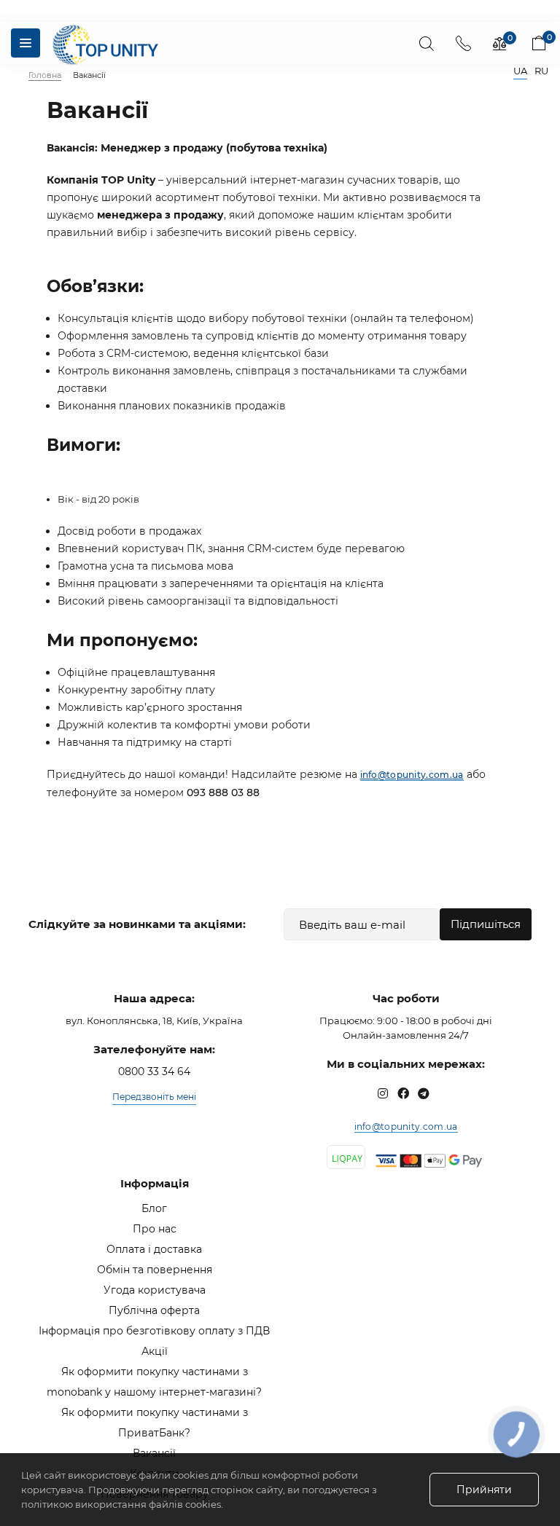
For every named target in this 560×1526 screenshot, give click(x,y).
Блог (154, 1208)
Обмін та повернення (154, 1269)
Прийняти (484, 1489)
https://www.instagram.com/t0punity (383, 1093)
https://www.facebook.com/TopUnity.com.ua (403, 1093)
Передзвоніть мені (154, 1096)
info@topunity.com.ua (406, 1126)
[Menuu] (25, 43)
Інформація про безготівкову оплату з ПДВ (154, 1330)
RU (541, 71)
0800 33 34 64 (154, 1071)
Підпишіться (486, 924)
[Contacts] (463, 43)
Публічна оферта (154, 1310)
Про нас (154, 1228)
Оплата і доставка (154, 1249)
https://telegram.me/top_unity (423, 1093)
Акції (154, 1351)
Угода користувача (155, 1290)
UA (520, 71)
